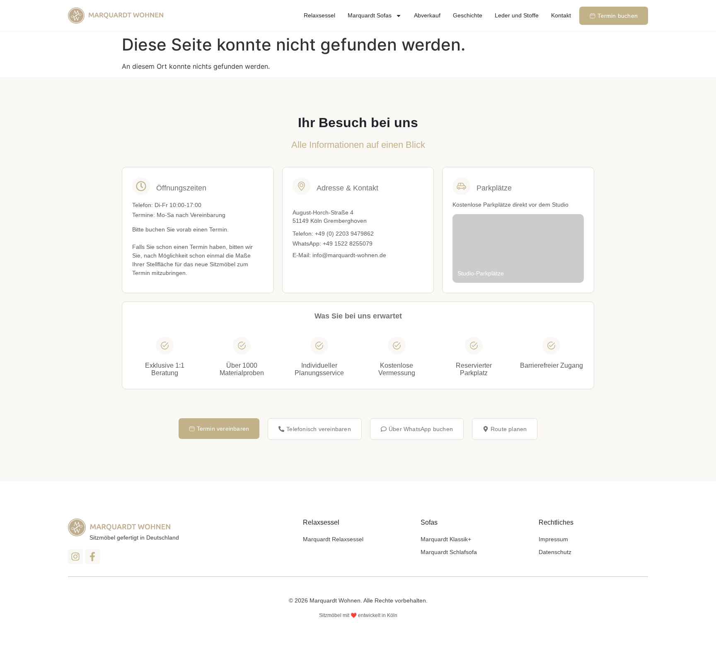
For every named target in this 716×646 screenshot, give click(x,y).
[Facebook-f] (92, 556)
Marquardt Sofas (370, 15)
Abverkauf (427, 15)
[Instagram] (75, 556)
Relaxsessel (319, 15)
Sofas (429, 522)
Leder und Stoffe (517, 15)
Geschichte (467, 15)
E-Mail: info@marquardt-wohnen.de (339, 255)
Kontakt (561, 15)
